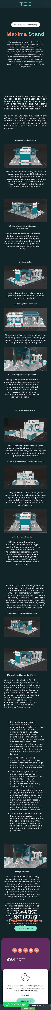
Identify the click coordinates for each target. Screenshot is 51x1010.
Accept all (26, 1001)
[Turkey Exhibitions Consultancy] (25, 4)
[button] (16, 1004)
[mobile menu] (47, 4)
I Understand (28, 1008)
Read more (25, 995)
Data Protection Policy (28, 991)
